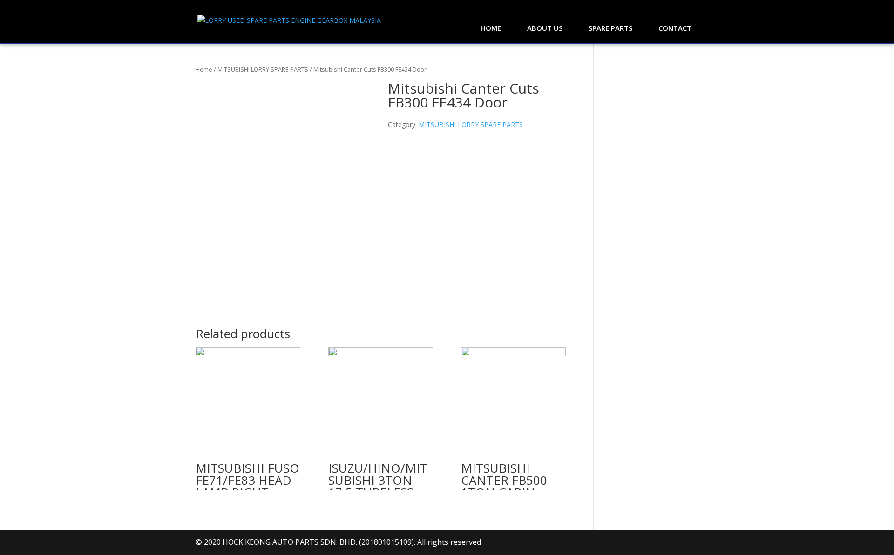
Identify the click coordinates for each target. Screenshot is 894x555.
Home (491, 28)
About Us (544, 28)
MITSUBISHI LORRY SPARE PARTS (262, 69)
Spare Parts (610, 28)
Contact (674, 28)
